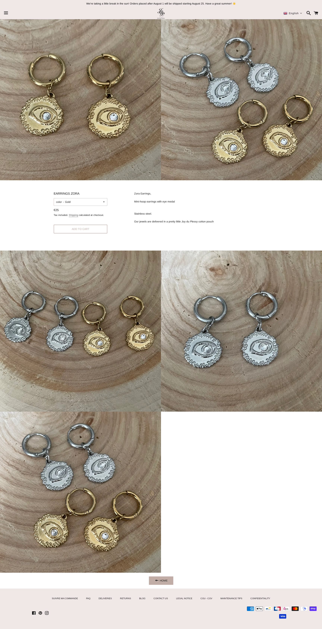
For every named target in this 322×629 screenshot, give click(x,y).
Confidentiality (260, 598)
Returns (125, 598)
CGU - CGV (206, 598)
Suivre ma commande (65, 598)
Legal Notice (184, 598)
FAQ (88, 598)
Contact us (161, 598)
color (59, 201)
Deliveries (105, 598)
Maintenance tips (231, 598)
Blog (142, 598)
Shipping (73, 215)
